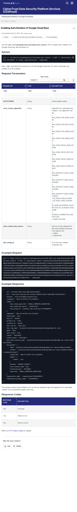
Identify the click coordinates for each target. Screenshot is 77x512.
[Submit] (64, 80)
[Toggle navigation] (72, 3)
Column (33, 80)
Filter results (44, 77)
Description (57, 86)
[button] (38, 21)
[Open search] (67, 2)
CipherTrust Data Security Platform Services (27, 37)
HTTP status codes (15, 431)
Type (29, 86)
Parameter (8, 86)
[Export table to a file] (73, 80)
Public (6, 37)
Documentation (52, 37)
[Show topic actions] (74, 28)
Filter (5, 91)
